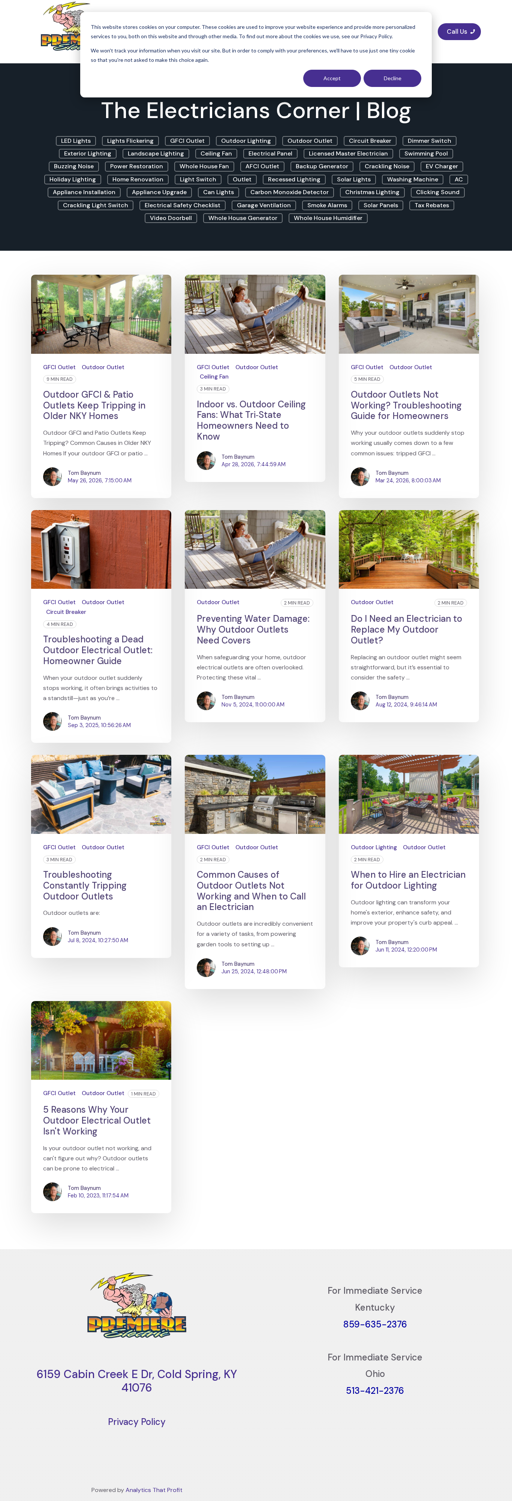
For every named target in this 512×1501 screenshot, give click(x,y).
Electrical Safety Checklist (182, 205)
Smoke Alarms (327, 205)
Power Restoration (136, 166)
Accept (332, 78)
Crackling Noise (387, 166)
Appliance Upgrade (159, 192)
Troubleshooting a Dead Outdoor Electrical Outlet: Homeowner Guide (98, 650)
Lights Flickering (130, 141)
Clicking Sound (438, 192)
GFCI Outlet (187, 141)
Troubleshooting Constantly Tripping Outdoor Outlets (85, 885)
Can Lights (218, 192)
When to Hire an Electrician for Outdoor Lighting (408, 880)
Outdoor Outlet (309, 141)
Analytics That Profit (154, 1490)
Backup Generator (322, 166)
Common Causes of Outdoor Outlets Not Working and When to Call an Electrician (251, 891)
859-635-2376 (375, 1324)
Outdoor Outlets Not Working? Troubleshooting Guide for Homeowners (406, 405)
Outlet (242, 179)
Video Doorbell (171, 218)
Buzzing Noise (74, 166)
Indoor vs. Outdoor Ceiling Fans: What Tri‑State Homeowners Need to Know (251, 420)
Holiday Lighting (72, 179)
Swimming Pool (426, 153)
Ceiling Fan (216, 153)
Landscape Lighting (156, 153)
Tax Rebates (432, 205)
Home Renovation (137, 179)
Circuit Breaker (370, 141)
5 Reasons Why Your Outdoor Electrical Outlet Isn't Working (97, 1120)
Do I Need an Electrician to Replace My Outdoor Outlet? (406, 629)
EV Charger (442, 166)
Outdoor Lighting (246, 141)
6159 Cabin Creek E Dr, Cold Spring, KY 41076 (136, 1381)
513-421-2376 (375, 1390)
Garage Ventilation (264, 205)
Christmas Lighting (372, 192)
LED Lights (76, 141)
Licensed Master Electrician (348, 153)
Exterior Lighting (87, 153)
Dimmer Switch (429, 141)
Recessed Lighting (294, 179)
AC (459, 179)
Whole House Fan (204, 166)
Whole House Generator (242, 218)
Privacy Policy (137, 1422)
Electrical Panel (270, 153)
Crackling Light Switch (95, 205)
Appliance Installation (84, 192)
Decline (392, 78)
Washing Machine (412, 179)
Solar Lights (354, 179)
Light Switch (198, 179)
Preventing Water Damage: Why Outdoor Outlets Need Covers (253, 629)
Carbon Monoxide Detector (289, 192)
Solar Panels (381, 205)
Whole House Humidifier (328, 218)
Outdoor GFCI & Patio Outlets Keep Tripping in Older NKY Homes (94, 405)
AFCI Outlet (262, 166)
